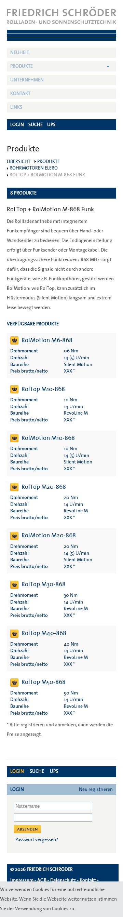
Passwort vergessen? (36, 839)
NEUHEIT (19, 52)
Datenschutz (63, 880)
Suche (37, 771)
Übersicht (18, 161)
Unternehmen (27, 80)
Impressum (21, 880)
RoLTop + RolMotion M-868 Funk (47, 175)
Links (16, 107)
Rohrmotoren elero (34, 168)
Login (17, 771)
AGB (41, 880)
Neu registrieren (96, 789)
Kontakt (20, 93)
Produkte (21, 66)
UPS (54, 771)
